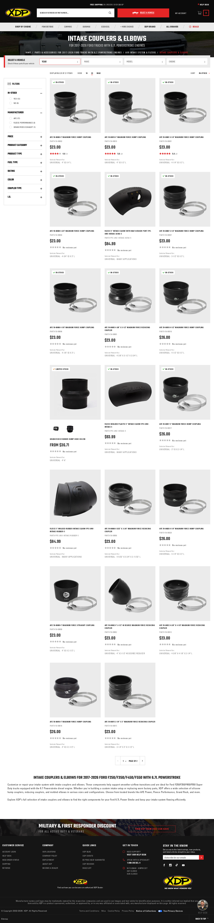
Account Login (9, 851)
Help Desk (204, 4)
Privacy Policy (128, 911)
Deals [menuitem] (196, 27)
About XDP (47, 864)
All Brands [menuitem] (172, 27)
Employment (48, 860)
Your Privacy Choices (173, 911)
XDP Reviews (88, 864)
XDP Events (88, 855)
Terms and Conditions (89, 911)
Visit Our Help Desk (136, 854)
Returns (6, 868)
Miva (103, 911)
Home (28, 52)
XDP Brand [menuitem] (150, 27)
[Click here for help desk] (202, 906)
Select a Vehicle (147, 12)
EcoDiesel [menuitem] (105, 27)
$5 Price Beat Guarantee (94, 860)
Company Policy (49, 855)
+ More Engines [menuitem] (127, 27)
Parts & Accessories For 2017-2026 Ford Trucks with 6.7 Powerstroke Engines (78, 52)
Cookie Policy (114, 911)
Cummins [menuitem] (68, 27)
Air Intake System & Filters (140, 52)
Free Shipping (96, 4)
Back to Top (201, 919)
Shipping (6, 864)
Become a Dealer (50, 868)
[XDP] (18, 13)
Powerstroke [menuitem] (47, 27)
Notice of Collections (146, 911)
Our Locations (49, 851)
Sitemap (4, 919)
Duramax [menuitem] (86, 27)
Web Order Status (10, 860)
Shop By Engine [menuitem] (23, 27)
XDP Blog (87, 851)
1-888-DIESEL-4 (133, 862)
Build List (87, 868)
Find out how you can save (152, 828)
